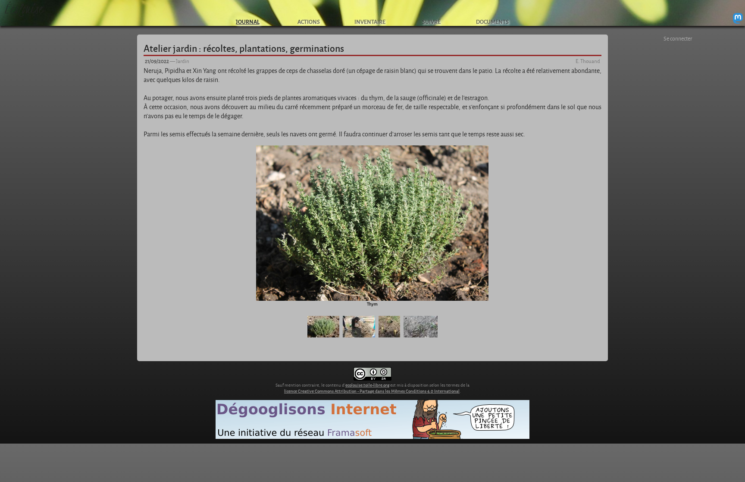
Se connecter (678, 38)
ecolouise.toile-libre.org (367, 385)
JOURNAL (248, 21)
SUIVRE (431, 21)
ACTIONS (308, 21)
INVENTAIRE (369, 21)
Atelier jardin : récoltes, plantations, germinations (244, 48)
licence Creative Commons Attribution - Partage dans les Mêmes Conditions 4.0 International (372, 391)
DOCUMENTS (492, 21)
